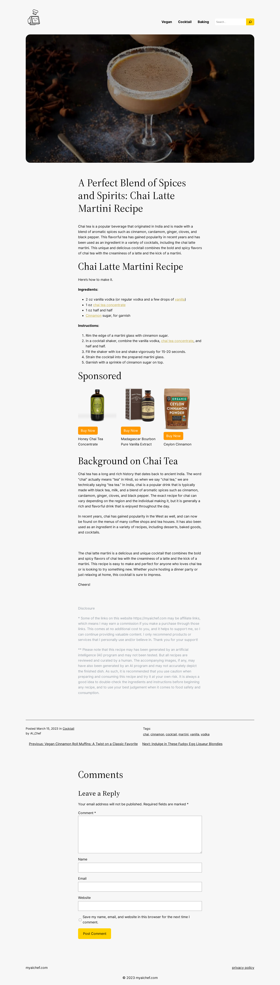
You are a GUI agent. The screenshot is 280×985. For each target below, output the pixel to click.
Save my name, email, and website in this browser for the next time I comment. (136, 919)
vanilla (180, 299)
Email (82, 878)
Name (82, 859)
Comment (87, 813)
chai (146, 734)
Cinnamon (94, 315)
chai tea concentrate (109, 305)
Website (84, 898)
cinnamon (157, 734)
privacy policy (243, 968)
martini (183, 734)
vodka (205, 734)
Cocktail (68, 728)
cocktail (171, 734)
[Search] (250, 21)
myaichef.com (37, 968)
